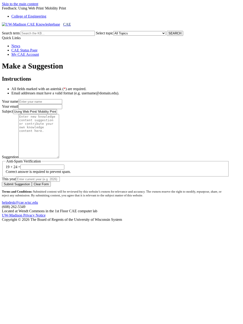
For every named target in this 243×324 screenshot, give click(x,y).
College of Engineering (28, 16)
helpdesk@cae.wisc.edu (20, 202)
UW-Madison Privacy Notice (24, 215)
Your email (10, 106)
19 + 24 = (13, 167)
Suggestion (10, 157)
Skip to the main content (20, 4)
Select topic (104, 33)
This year (9, 179)
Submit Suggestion (17, 184)
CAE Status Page (24, 50)
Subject (7, 111)
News (15, 46)
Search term (11, 33)
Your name (10, 101)
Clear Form (41, 184)
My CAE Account (25, 54)
